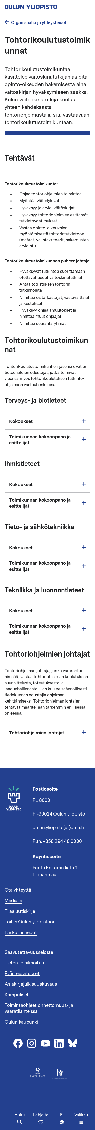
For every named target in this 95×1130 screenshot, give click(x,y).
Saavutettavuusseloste (29, 952)
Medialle (13, 900)
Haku (20, 1115)
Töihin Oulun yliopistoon (30, 922)
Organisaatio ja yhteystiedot (38, 23)
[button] (81, 1118)
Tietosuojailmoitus (24, 963)
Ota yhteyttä (18, 890)
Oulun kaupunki (21, 1022)
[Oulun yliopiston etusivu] (47, 5)
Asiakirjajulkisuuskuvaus (31, 984)
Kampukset (17, 994)
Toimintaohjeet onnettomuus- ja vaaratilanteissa (39, 1008)
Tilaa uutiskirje (20, 911)
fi (66, 1121)
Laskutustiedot (21, 932)
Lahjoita (40, 1115)
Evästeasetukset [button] (22, 973)
